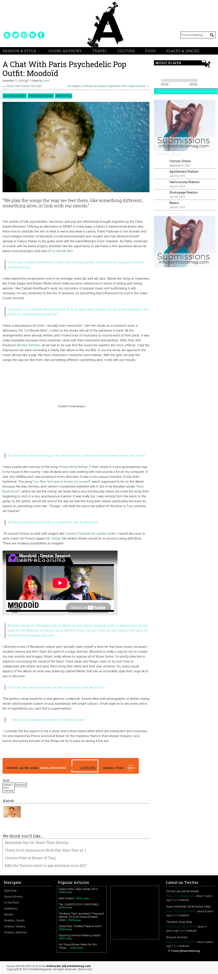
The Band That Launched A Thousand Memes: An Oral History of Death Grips (81, 917)
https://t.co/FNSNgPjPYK (181, 942)
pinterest (24, 35)
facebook (41, 35)
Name (174, 203)
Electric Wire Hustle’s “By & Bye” (24, 86)
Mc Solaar (53, 538)
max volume (200, 72)
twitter (15, 35)
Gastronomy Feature (184, 182)
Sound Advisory (65, 51)
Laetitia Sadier (106, 533)
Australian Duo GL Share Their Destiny (36, 842)
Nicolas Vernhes (28, 345)
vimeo (32, 35)
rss (7, 35)
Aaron (46, 80)
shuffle (207, 80)
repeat (201, 80)
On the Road (11, 902)
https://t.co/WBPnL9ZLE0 (181, 926)
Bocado (8, 914)
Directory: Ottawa (14, 926)
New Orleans (66, 898)
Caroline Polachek (78, 533)
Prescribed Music (41, 95)
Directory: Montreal (15, 932)
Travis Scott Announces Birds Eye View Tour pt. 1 (45, 850)
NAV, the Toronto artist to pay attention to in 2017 (46, 865)
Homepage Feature (183, 192)
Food (150, 51)
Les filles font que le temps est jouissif (61, 481)
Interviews (63, 95)
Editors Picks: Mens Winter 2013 (78, 889)
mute (184, 72)
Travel (99, 51)
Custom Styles (180, 161)
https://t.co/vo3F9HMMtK (181, 911)
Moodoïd (21, 784)
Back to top (85, 969)
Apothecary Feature (184, 171)
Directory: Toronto (14, 920)
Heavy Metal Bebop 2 (75, 467)
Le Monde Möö (62, 251)
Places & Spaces (182, 51)
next (171, 72)
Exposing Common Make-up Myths (80, 935)
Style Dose (10, 890)
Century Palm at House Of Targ (30, 858)
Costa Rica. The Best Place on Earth (80, 926)
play (164, 72)
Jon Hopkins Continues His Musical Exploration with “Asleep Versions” (106, 86)
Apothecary (11, 908)
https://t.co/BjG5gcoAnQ (180, 896)
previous (157, 72)
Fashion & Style (19, 51)
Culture (126, 51)
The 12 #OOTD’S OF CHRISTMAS (78, 904)
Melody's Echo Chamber (8, 787)
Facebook (183, 900)
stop (177, 72)
